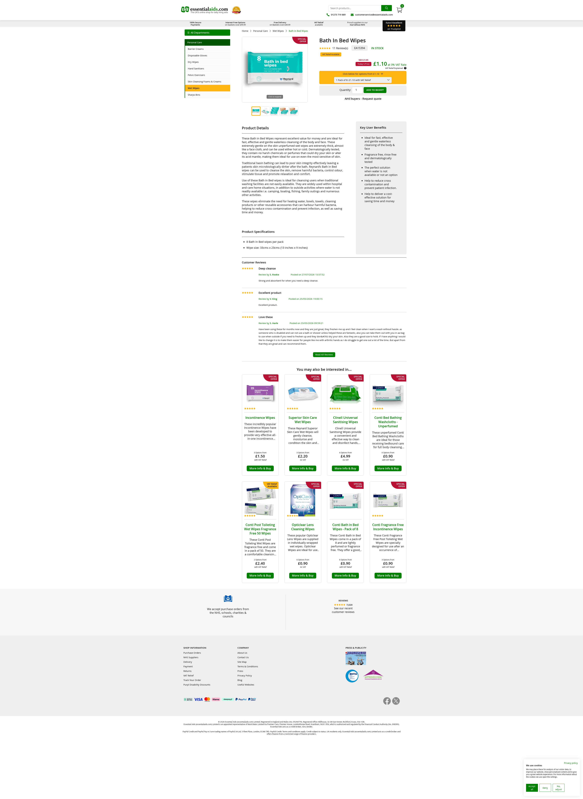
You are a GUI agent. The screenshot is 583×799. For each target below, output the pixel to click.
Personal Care (260, 30)
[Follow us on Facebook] (387, 703)
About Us (242, 652)
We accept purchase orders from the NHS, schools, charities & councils (228, 612)
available (318, 23)
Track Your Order (192, 680)
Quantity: (345, 90)
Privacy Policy (244, 675)
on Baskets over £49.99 (280, 23)
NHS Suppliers (190, 657)
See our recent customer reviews (343, 610)
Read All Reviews (324, 354)
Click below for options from (361, 73)
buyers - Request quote (362, 98)
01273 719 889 (338, 14)
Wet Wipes (278, 30)
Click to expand (274, 96)
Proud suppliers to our (357, 23)
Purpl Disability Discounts (196, 684)
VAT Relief (188, 675)
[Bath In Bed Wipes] (256, 111)
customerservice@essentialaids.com (374, 14)
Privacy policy (571, 763)
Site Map (242, 661)
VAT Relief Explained (394, 68)
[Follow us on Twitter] (396, 703)
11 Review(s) (340, 48)
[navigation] (207, 32)
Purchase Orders (192, 652)
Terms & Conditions (247, 666)
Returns (187, 670)
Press (240, 670)
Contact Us (243, 657)
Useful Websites (245, 684)
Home (245, 30)
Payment (188, 666)
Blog (239, 680)
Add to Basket (375, 90)
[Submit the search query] (386, 8)
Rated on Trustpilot (394, 25)
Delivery (187, 661)
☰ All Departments (198, 32)
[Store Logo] (204, 10)
